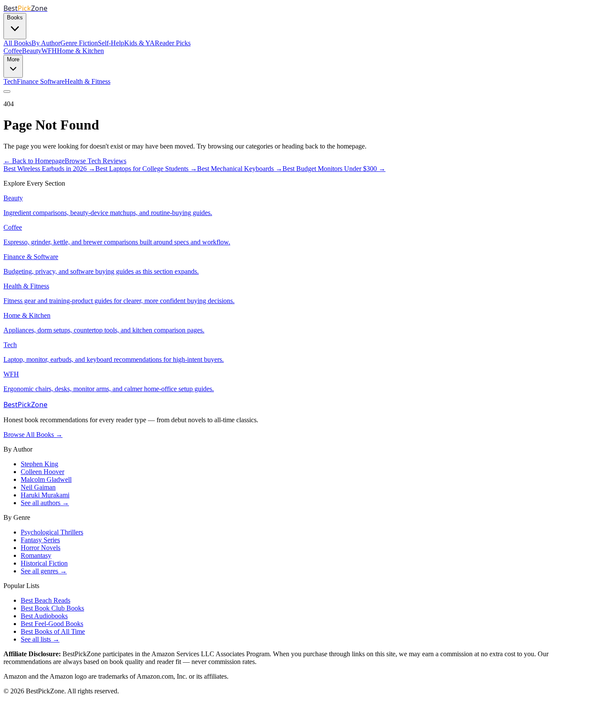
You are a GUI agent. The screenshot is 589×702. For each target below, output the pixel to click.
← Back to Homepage (34, 160)
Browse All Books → (33, 434)
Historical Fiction (44, 563)
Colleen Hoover (42, 471)
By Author (45, 43)
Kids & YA (139, 43)
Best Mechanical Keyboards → (239, 168)
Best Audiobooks (44, 616)
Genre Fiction (79, 43)
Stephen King (39, 464)
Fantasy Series (40, 540)
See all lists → (40, 639)
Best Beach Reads (45, 600)
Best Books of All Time (53, 631)
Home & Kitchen (80, 50)
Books (15, 17)
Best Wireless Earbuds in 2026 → (49, 168)
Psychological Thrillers (52, 532)
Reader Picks (173, 43)
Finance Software (41, 81)
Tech (10, 81)
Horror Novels (40, 547)
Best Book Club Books (52, 608)
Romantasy (36, 555)
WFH (49, 50)
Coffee (12, 50)
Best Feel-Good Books (52, 623)
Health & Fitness (87, 81)
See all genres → (44, 571)
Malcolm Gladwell (46, 479)
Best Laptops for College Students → (146, 168)
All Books (17, 43)
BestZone (25, 404)
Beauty (31, 50)
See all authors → (45, 502)
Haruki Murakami (45, 495)
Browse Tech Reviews (95, 160)
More (13, 59)
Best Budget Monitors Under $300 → (333, 168)
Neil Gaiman (38, 487)
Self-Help (111, 43)
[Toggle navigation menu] (6, 91)
